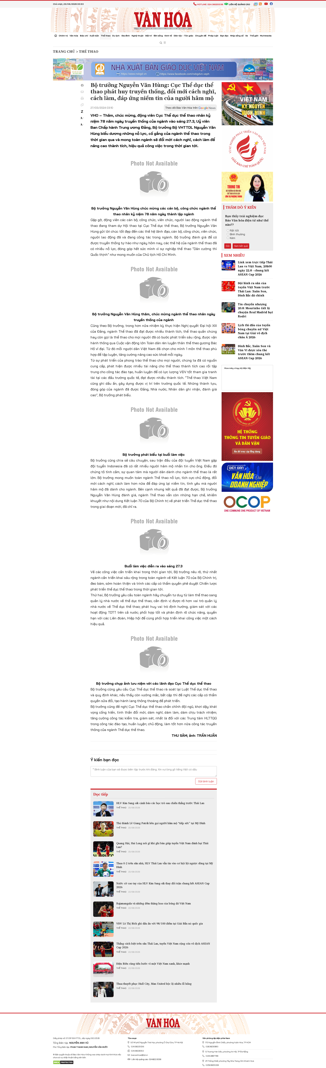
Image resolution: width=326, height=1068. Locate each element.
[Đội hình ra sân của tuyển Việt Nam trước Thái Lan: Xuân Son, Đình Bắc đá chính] (228, 286)
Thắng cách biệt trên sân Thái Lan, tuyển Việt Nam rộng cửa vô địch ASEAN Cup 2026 (163, 945)
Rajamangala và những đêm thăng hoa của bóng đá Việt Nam (153, 903)
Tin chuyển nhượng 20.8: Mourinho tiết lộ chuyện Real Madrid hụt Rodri (255, 310)
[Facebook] (82, 85)
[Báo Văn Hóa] (163, 1022)
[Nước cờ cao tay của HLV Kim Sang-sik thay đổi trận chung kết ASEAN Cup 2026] (103, 889)
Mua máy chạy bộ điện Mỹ (237, 368)
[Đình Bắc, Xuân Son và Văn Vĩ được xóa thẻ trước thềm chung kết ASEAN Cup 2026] (228, 349)
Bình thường (237, 234)
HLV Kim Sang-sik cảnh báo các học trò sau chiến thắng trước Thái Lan (160, 803)
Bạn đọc (224, 35)
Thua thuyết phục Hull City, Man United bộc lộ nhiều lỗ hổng (154, 983)
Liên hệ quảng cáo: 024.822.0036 (146, 1059)
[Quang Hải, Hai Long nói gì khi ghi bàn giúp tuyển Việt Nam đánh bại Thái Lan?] (103, 849)
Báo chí (84, 35)
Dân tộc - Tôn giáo (183, 35)
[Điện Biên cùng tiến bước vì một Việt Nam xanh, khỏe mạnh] (103, 969)
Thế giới (254, 35)
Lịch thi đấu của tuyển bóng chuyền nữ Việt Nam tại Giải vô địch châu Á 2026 (254, 331)
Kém (232, 238)
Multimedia (265, 35)
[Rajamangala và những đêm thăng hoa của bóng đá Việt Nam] (103, 909)
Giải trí (148, 35)
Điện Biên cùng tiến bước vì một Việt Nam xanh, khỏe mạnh (153, 963)
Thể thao (106, 35)
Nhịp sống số (236, 35)
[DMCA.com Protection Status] (63, 1062)
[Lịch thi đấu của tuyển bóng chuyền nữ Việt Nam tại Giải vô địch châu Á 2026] (228, 328)
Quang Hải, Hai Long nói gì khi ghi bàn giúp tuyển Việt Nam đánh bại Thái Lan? (162, 845)
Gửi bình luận (206, 781)
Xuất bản (94, 35)
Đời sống (158, 35)
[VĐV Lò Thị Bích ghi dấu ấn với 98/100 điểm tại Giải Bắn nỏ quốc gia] (103, 929)
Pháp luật (213, 35)
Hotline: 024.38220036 (210, 4)
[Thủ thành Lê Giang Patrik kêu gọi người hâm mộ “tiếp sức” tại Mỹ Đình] (103, 829)
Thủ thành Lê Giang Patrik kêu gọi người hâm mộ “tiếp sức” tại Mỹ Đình (160, 823)
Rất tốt (234, 230)
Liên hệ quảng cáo (239, 4)
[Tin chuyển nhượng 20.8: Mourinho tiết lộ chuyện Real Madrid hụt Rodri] (228, 307)
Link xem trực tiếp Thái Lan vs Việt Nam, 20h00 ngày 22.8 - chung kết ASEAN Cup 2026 (255, 268)
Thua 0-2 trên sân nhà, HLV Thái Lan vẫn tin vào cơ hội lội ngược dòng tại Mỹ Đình (164, 865)
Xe (246, 35)
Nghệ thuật (137, 35)
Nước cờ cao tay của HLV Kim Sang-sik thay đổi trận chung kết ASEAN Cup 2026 (163, 885)
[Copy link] (82, 105)
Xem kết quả (241, 245)
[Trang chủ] (55, 35)
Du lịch (116, 35)
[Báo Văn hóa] (163, 19)
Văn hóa (74, 35)
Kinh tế (168, 35)
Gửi (228, 245)
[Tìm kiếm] (161, 42)
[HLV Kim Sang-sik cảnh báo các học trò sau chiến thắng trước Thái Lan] (103, 808)
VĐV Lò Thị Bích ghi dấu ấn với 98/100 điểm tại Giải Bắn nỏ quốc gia (159, 923)
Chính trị (63, 35)
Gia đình (125, 35)
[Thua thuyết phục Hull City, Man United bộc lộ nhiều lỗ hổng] (103, 989)
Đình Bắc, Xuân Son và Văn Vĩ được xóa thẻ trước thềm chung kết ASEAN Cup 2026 (254, 352)
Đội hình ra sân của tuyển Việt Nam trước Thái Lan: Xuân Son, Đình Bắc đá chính (254, 289)
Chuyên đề (200, 35)
